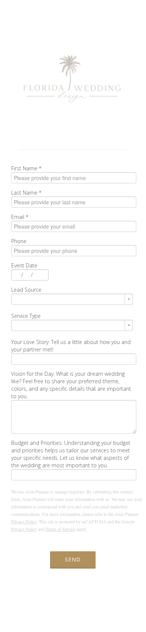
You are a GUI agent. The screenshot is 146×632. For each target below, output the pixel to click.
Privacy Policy (24, 521)
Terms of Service (60, 529)
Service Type (26, 315)
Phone (19, 241)
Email (19, 216)
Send (73, 559)
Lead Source (26, 289)
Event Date (24, 265)
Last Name (26, 192)
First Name (26, 168)
